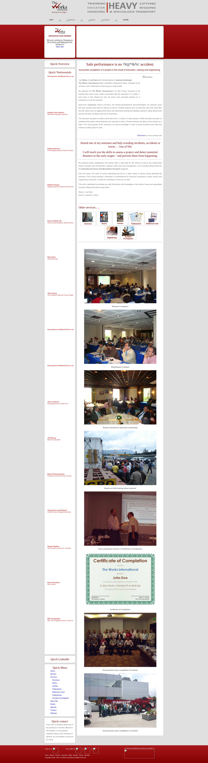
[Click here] (141, 133)
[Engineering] (57, 693)
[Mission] (53, 672)
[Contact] (53, 708)
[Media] (52, 702)
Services (57, 755)
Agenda (75, 755)
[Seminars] (56, 678)
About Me (64, 755)
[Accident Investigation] (60, 696)
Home (46, 755)
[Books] (54, 681)
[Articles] (55, 684)
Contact (81, 755)
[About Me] (54, 699)
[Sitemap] (53, 711)
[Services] (53, 675)
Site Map (87, 755)
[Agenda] (53, 705)
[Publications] (57, 687)
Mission (52, 755)
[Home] (52, 669)
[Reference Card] (58, 690)
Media (70, 755)
